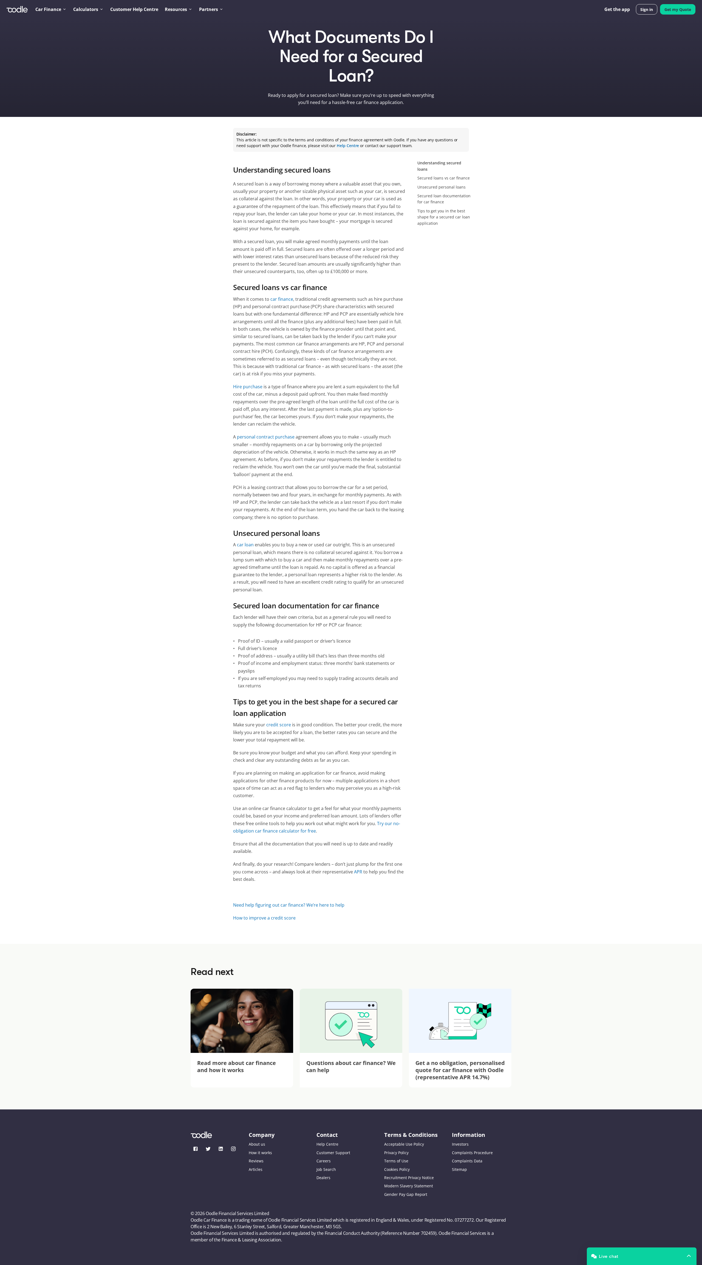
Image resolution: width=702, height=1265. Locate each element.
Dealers (323, 1177)
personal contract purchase (266, 437)
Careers (323, 1160)
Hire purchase (247, 387)
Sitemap (459, 1169)
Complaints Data (467, 1160)
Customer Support (333, 1152)
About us (257, 1144)
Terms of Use (396, 1160)
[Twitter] (208, 1149)
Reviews (256, 1160)
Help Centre (327, 1144)
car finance (281, 299)
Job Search (326, 1169)
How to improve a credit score (264, 918)
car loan (245, 545)
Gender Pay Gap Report (405, 1194)
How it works (260, 1152)
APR (358, 872)
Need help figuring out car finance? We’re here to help (288, 905)
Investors (460, 1144)
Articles (255, 1169)
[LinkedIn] (221, 1149)
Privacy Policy (396, 1152)
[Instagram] (233, 1149)
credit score (278, 725)
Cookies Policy (397, 1169)
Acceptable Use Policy (404, 1144)
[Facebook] (195, 1149)
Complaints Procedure (472, 1152)
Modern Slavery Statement (408, 1185)
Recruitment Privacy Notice (409, 1177)
